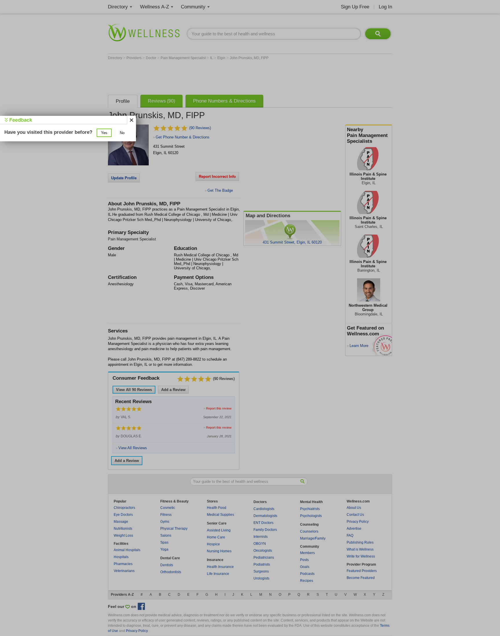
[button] (104, 133)
